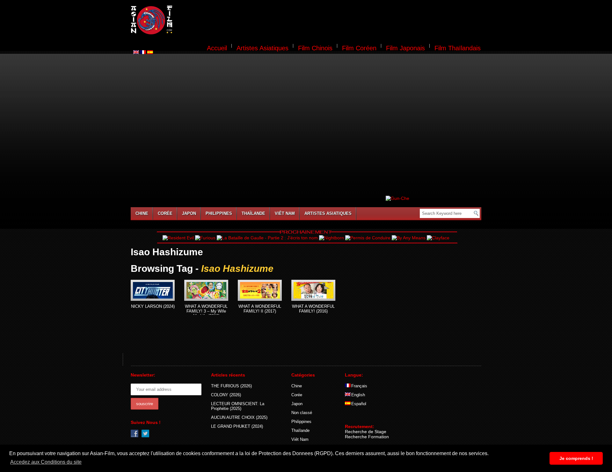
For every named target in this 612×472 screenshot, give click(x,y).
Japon (189, 213)
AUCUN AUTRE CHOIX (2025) (239, 417)
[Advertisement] (331, 21)
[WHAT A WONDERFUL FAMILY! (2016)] (313, 290)
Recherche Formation (367, 436)
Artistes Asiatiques (262, 48)
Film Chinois (315, 48)
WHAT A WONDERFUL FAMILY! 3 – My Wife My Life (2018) (206, 311)
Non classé (301, 412)
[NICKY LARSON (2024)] (153, 290)
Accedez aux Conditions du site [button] (46, 462)
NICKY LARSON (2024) (153, 306)
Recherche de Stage (365, 431)
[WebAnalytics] (357, 417)
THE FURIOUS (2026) (231, 386)
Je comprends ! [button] (576, 458)
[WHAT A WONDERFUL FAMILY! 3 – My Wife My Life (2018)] (206, 290)
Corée (165, 213)
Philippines (219, 213)
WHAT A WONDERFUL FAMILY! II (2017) (259, 308)
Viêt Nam (285, 213)
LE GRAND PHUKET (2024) (237, 426)
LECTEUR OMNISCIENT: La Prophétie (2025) (237, 406)
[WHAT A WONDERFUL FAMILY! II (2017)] (260, 290)
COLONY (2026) (226, 394)
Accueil (217, 48)
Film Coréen (359, 48)
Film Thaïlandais (457, 48)
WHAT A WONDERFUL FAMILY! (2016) (313, 308)
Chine (141, 213)
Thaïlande (253, 213)
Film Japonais (405, 48)
